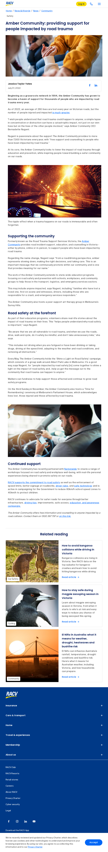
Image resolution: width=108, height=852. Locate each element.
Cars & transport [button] (15, 715)
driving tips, (30, 503)
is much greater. (61, 113)
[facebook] (9, 821)
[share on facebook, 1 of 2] (90, 85)
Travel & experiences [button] (18, 735)
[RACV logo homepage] (10, 4)
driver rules (62, 486)
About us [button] (11, 754)
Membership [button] (13, 745)
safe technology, (83, 486)
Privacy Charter (35, 847)
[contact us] (91, 4)
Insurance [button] (11, 705)
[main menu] (99, 4)
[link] (15, 695)
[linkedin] (25, 821)
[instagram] (17, 821)
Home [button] (9, 725)
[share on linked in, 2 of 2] (96, 85)
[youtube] (34, 821)
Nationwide (70, 469)
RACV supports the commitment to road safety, (34, 483)
